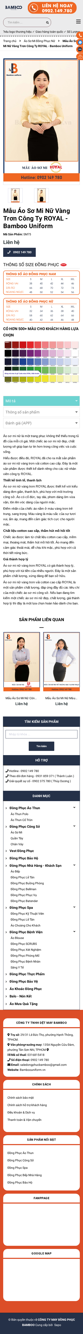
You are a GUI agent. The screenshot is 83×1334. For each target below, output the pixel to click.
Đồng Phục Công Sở (25, 827)
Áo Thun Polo (19, 814)
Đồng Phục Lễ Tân (22, 877)
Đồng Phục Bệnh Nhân (25, 961)
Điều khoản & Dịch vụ (21, 1112)
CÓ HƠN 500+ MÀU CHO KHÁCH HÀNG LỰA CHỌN (41, 331)
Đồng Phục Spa (21, 908)
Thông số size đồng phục (31, 264)
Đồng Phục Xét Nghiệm (26, 949)
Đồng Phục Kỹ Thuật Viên (27, 913)
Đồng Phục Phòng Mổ (25, 955)
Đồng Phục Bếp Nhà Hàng (24, 1175)
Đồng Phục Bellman (23, 889)
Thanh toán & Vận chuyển (24, 1119)
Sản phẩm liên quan (41, 619)
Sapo (57, 1325)
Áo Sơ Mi (16, 832)
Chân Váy (17, 844)
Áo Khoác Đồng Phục (26, 989)
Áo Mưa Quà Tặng (23, 1004)
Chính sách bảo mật (20, 1097)
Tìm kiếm (41, 746)
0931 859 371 (45, 776)
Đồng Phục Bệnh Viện (26, 932)
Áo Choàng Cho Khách (25, 925)
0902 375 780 (41, 781)
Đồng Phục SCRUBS (24, 943)
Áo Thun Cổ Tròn (22, 820)
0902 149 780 (30, 771)
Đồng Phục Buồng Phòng (27, 883)
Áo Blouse (17, 938)
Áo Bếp (15, 871)
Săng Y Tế (17, 967)
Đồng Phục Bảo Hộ (24, 858)
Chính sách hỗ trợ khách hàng (27, 1105)
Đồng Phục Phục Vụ (24, 895)
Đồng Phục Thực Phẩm (27, 974)
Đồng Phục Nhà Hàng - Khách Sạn (36, 866)
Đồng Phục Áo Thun (25, 808)
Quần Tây (17, 838)
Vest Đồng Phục (22, 851)
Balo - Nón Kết (20, 996)
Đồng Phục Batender (24, 901)
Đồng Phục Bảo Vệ (24, 981)
